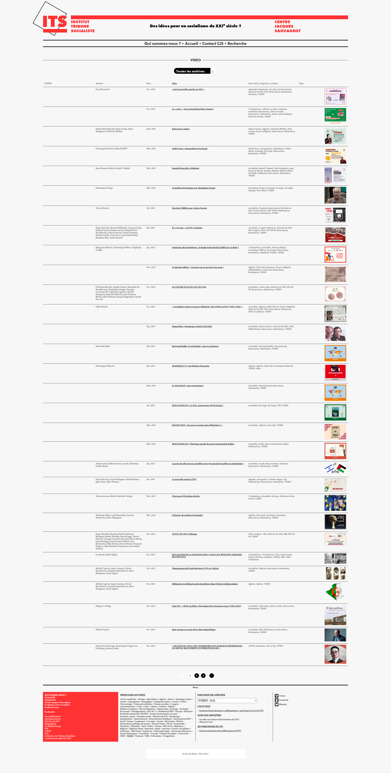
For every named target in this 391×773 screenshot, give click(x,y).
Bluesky (283, 704)
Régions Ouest (136, 728)
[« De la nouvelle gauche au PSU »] (335, 96)
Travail (154, 733)
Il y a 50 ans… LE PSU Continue (187, 227)
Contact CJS (212, 43)
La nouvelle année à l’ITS (184, 479)
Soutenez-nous (52, 707)
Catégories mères (162, 701)
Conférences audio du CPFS (58, 738)
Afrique (141, 699)
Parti (143, 726)
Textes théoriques (128, 733)
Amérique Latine (183, 699)
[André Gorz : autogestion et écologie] (335, 155)
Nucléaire (124, 726)
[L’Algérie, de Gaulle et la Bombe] (335, 521)
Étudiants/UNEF (166, 711)
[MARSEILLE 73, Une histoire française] (335, 372)
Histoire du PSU (52, 721)
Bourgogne (147, 701)
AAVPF (48, 731)
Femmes (188, 711)
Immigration (126, 718)
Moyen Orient (158, 723)
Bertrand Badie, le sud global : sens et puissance (195, 346)
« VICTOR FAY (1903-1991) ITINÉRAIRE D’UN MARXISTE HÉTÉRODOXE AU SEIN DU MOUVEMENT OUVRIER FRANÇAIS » (207, 647)
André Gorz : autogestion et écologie (189, 148)
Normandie (179, 723)
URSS (122, 736)
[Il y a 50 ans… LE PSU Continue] (335, 234)
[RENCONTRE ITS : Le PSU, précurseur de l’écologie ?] (335, 412)
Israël (122, 721)
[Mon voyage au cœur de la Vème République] (335, 634)
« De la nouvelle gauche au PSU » (188, 89)
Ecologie (184, 709)
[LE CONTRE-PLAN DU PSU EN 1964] (335, 293)
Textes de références (181, 731)
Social (175, 728)
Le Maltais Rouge (53, 726)
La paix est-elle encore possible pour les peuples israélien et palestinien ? (208, 463)
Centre (175, 701)
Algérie (162, 699)
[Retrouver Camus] (335, 135)
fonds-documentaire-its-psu (163, 713)
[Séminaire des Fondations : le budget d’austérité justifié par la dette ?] (335, 254)
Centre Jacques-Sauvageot (57, 702)
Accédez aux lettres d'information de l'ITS (219, 719)
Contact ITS (50, 697)
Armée (123, 701)
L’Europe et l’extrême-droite (186, 496)
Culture (153, 706)
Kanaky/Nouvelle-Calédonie (185, 168)
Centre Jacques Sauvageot (288, 26)
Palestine (135, 726)
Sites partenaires (53, 718)
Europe (178, 711)
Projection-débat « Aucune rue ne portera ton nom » (198, 267)
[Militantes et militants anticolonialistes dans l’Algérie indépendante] (335, 592)
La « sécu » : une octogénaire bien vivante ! (193, 109)
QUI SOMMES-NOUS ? (55, 695)
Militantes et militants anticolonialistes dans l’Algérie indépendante (205, 583)
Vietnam (139, 736)
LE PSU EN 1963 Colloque (184, 533)
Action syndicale (128, 699)
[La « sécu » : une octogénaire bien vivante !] (335, 115)
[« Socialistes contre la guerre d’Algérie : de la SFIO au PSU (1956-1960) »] (335, 313)
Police (150, 726)
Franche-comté (127, 716)
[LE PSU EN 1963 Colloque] (335, 539)
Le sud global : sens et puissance (187, 385)
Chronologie (126, 704)
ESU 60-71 (152, 711)
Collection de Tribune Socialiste (60, 736)
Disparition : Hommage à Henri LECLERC (192, 326)
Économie (125, 711)
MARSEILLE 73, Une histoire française (190, 365)
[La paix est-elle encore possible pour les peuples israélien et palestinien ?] (335, 468)
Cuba (146, 706)
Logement (140, 721)
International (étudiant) (160, 718)
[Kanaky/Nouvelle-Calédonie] (335, 175)
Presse (158, 726)
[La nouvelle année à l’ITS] (335, 484)
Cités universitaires (143, 704)
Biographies (50, 723)
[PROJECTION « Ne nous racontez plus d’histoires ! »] (335, 431)
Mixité (179, 721)
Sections (166, 728)
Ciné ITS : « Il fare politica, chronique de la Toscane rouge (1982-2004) (206, 606)
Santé (157, 728)
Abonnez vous (206, 721)
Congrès (174, 704)
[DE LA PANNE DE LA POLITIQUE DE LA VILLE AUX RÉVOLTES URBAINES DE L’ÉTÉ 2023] (335, 558)
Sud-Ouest (136, 731)
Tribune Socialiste (168, 733)
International (140, 718)
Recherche (237, 43)
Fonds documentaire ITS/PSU (134, 713)
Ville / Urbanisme (153, 736)
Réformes (178, 726)
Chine (183, 701)
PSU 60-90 (167, 726)
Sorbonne (125, 731)
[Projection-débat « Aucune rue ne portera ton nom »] (335, 274)
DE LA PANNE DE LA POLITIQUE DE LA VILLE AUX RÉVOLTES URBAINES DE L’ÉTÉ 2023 (207, 555)
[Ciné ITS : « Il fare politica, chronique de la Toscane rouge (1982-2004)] (335, 614)
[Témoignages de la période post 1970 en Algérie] (335, 573)
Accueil (191, 43)
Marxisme (170, 721)
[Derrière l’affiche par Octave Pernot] (335, 215)
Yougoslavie (169, 736)
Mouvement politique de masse (135, 723)
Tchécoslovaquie (162, 731)
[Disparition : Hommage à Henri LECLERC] (335, 333)
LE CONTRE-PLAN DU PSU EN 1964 (189, 287)
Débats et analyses (128, 709)
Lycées (160, 721)
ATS (46, 733)
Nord (169, 723)
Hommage (175, 716)
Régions (124, 728)
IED (46, 728)
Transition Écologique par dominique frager (194, 187)
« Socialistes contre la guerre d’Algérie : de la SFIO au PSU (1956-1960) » (207, 306)
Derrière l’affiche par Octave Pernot (189, 208)
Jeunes (130, 721)
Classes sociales (161, 704)
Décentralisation (147, 709)
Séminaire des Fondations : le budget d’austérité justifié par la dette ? (205, 247)
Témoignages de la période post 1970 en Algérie (195, 568)
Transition (144, 733)
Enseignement (139, 711)
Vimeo (282, 695)
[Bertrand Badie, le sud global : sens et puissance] (335, 353)
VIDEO (130, 736)
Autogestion (134, 701)
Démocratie (162, 709)
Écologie (174, 709)
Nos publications (53, 716)
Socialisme (184, 728)
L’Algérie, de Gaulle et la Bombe (187, 515)
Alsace (171, 699)
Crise (139, 706)
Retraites (149, 728)
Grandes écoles (144, 716)
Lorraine (151, 721)
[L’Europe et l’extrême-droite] (335, 502)
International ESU (182, 718)
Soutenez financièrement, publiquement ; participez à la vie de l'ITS (231, 710)
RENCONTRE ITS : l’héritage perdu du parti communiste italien (203, 443)
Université (183, 733)
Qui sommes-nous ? (162, 43)
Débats (171, 706)
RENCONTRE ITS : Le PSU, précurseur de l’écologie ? (197, 405)
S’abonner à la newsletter (57, 704)
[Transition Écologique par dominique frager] (335, 195)
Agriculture (152, 699)
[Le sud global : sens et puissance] (335, 392)
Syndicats (147, 731)
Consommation (127, 706)
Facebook (283, 700)
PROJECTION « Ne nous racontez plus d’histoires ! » (197, 425)
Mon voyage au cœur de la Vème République (194, 629)
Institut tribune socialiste (83, 26)
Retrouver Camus (180, 128)
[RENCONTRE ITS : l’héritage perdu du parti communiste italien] (335, 450)
